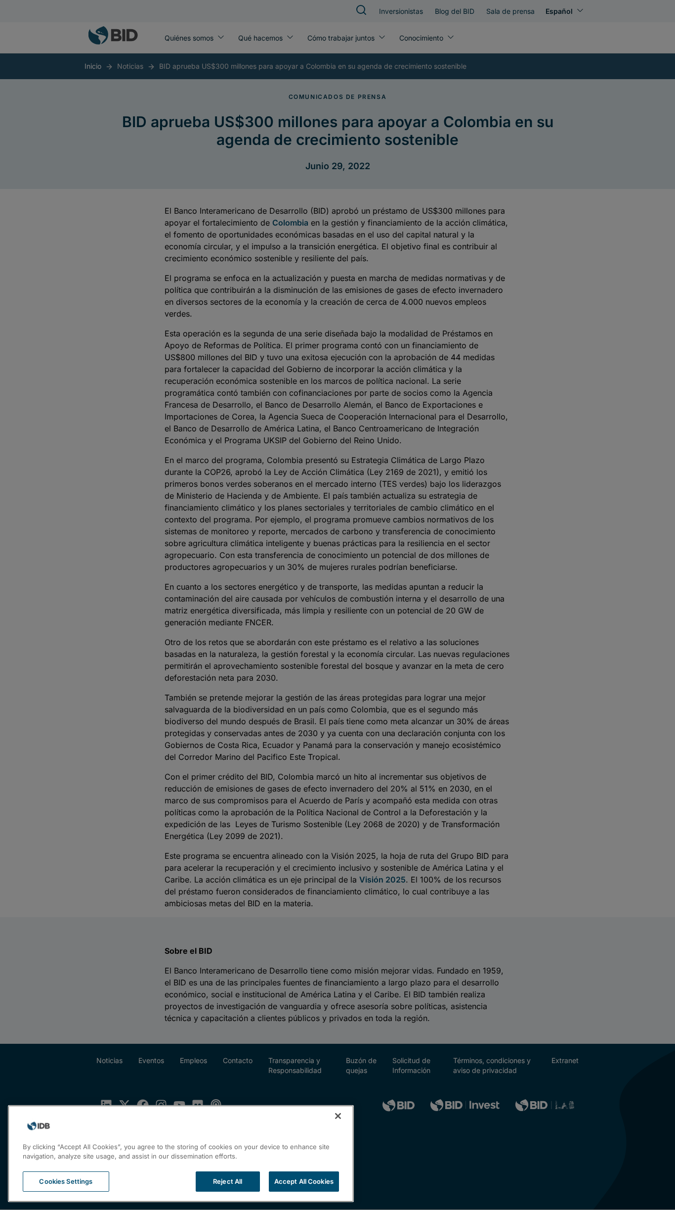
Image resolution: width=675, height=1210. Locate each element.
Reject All (227, 1181)
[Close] (338, 1116)
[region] (181, 1153)
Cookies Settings (65, 1181)
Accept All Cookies (304, 1181)
